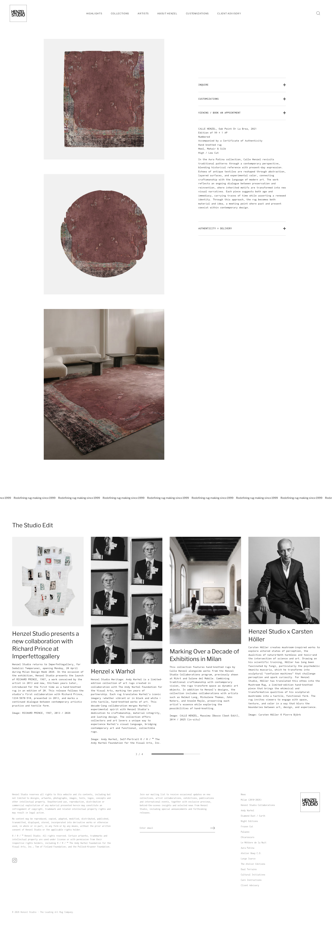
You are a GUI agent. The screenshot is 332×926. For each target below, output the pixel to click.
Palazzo (245, 831)
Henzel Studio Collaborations (258, 805)
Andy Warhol (247, 810)
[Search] (318, 13)
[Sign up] (212, 828)
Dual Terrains (249, 869)
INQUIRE (203, 84)
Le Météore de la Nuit (253, 842)
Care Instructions (251, 880)
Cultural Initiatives (253, 874)
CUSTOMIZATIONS (208, 98)
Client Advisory (250, 885)
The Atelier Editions (253, 864)
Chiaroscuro (247, 837)
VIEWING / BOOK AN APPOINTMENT (219, 112)
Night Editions (249, 821)
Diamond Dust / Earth (253, 815)
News (243, 794)
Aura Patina (247, 848)
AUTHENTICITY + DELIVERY (215, 228)
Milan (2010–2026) (251, 799)
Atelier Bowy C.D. (251, 853)
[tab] (242, 168)
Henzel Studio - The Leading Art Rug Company (47, 912)
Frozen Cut (247, 826)
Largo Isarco (248, 858)
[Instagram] (14, 860)
